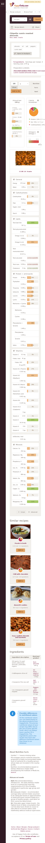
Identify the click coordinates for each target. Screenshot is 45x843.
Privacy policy (25, 838)
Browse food (28, 12)
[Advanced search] (30, 19)
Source (30, 829)
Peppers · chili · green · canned (36, 690)
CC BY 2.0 (22, 171)
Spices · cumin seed (35, 699)
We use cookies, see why (32, 2)
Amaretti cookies (20, 605)
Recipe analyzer (15, 12)
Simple (23, 512)
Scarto (29, 171)
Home (13, 827)
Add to (20, 550)
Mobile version (25, 831)
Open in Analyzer (23, 53)
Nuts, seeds (13, 37)
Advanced (34, 512)
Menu (39, 12)
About (18, 827)
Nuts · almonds (36, 663)
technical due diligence (19, 829)
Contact (36, 829)
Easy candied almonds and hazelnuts (20, 636)
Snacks (20, 37)
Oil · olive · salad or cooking (36, 672)
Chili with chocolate (20, 574)
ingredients (19, 62)
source (13, 772)
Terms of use (30, 836)
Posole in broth (20, 543)
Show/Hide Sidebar (3, 4)
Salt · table (35, 681)
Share (37, 27)
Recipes (24, 827)
